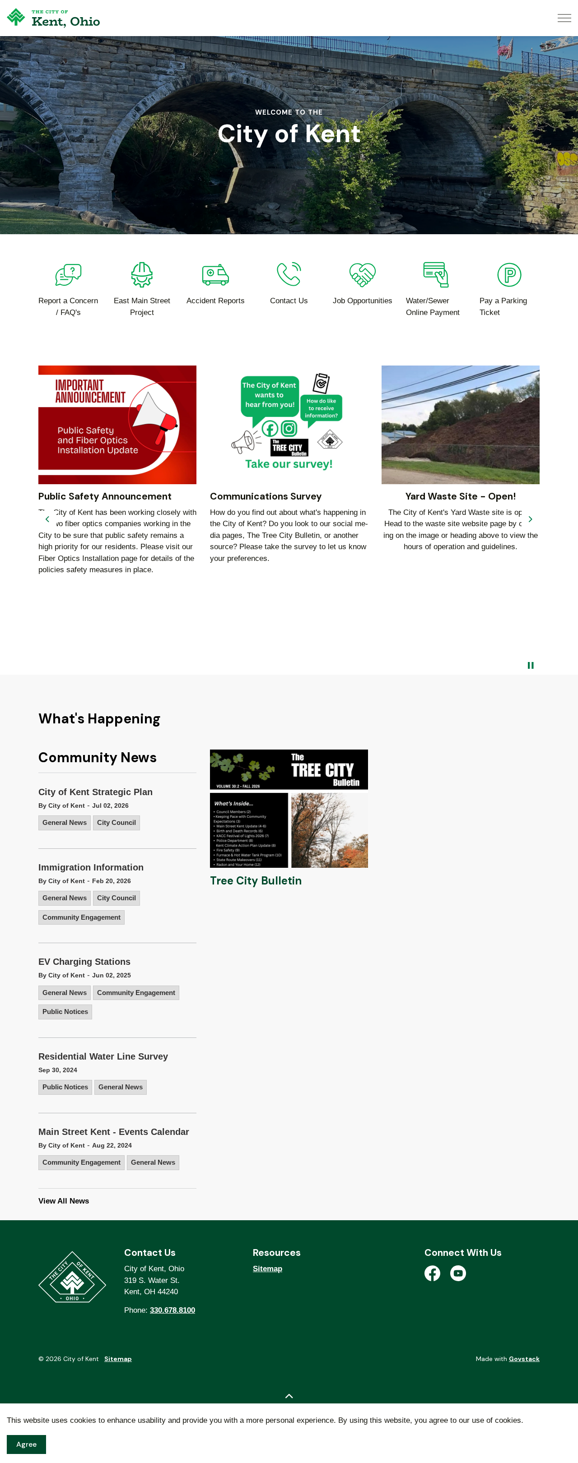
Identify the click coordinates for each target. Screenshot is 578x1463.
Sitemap (267, 1268)
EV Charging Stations (84, 962)
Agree (26, 1444)
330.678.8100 (172, 1310)
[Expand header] (564, 18)
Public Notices (65, 1011)
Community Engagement (81, 917)
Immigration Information (91, 867)
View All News (63, 1201)
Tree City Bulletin (256, 881)
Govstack (524, 1359)
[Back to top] (289, 1396)
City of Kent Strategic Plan (95, 792)
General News (64, 822)
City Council (116, 822)
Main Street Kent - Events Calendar (113, 1132)
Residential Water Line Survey (103, 1056)
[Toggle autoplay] (531, 666)
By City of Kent (61, 805)
